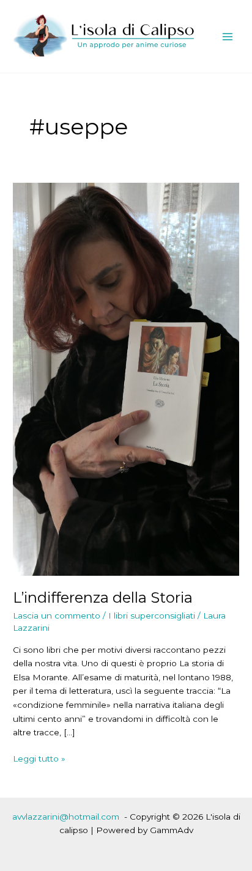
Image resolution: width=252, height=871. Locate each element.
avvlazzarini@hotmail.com (65, 816)
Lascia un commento (56, 615)
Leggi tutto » (39, 759)
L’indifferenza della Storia (103, 597)
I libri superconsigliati (151, 615)
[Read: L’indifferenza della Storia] (126, 378)
